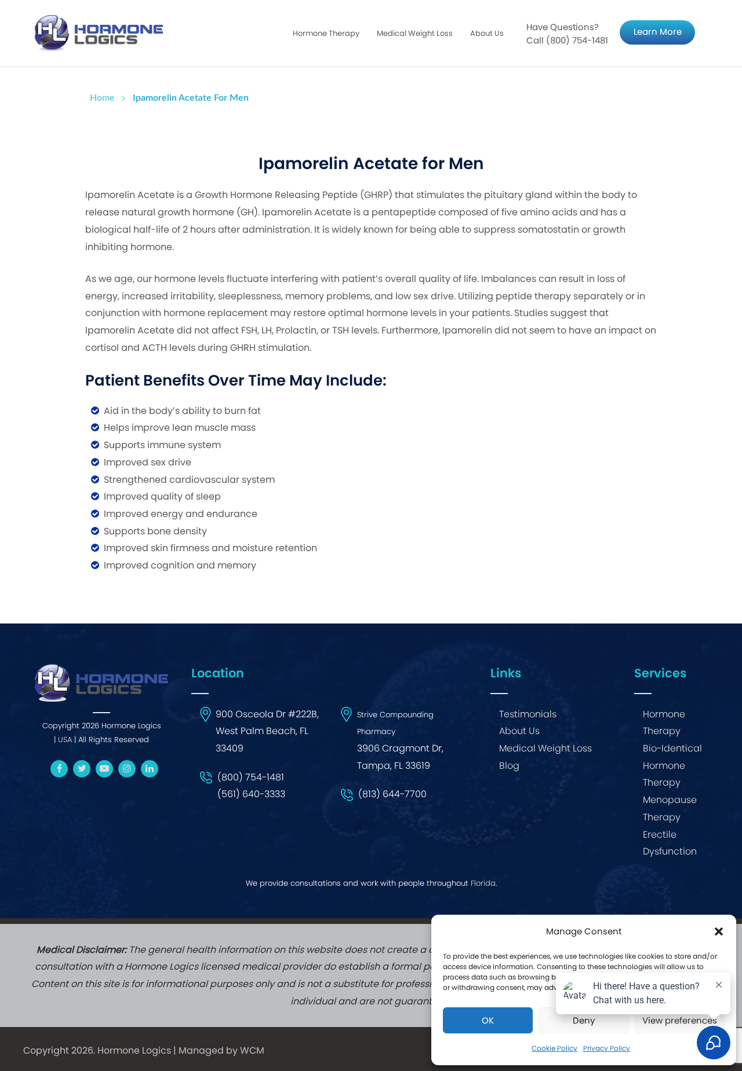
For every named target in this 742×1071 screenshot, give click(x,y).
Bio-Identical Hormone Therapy (672, 765)
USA (65, 739)
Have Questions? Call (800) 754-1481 (567, 33)
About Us (487, 33)
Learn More (658, 31)
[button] (719, 931)
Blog (509, 765)
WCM (252, 1050)
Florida (483, 883)
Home (102, 97)
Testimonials (527, 714)
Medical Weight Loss (545, 748)
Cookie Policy (554, 1048)
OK (488, 1020)
